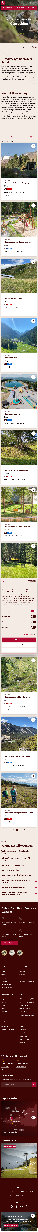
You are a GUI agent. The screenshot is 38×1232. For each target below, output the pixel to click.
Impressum (6, 1192)
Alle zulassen (19, 639)
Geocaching (29, 19)
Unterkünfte (22, 971)
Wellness (4, 981)
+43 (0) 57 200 (5, 1067)
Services (22, 1022)
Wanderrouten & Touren (18, 19)
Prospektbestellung (24, 1039)
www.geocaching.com (21, 114)
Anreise (3, 1002)
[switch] (33, 616)
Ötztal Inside (6, 1022)
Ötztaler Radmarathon (25, 1012)
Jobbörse (11, 1196)
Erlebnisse (22, 978)
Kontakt (21, 1026)
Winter (3, 971)
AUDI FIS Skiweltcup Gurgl (26, 1002)
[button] (19, 852)
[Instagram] (11, 1206)
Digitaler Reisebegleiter (8, 1029)
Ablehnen (19, 650)
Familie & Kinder (6, 984)
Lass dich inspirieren (7, 988)
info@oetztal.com (21, 1067)
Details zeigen (28, 634)
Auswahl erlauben (19, 645)
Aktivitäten (5, 967)
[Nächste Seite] (24, 830)
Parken (3, 1009)
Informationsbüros (24, 1033)
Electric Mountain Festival (26, 1015)
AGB (22, 1192)
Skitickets (22, 975)
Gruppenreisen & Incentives (27, 981)
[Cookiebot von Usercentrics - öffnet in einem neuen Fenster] (28, 581)
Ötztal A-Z (4, 1012)
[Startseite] (7, 19)
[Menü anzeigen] (35, 3)
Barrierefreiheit (30, 1192)
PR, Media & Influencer (22, 1196)
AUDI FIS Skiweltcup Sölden (27, 999)
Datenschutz (15, 1192)
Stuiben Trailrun (23, 1005)
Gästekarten (4, 1026)
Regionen (4, 999)
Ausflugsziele (5, 978)
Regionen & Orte (7, 994)
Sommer (3, 975)
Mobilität (4, 1005)
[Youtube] (21, 1206)
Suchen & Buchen (25, 967)
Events (21, 994)
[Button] (34, 1084)
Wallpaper (22, 1043)
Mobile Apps (23, 1036)
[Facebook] (16, 1206)
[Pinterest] (26, 1206)
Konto (3, 1033)
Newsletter (22, 1029)
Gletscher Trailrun (24, 1009)
